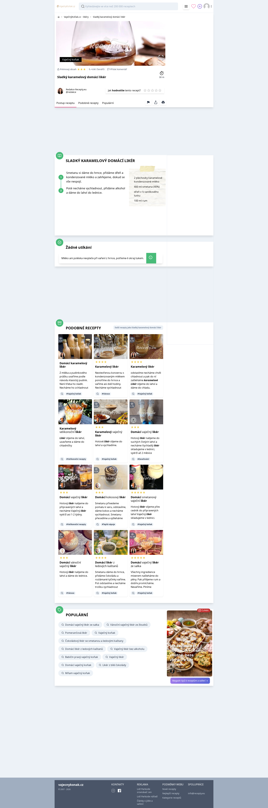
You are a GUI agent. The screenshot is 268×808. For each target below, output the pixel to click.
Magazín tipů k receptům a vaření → (190, 680)
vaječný (108, 433)
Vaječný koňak (70, 59)
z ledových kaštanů (106, 564)
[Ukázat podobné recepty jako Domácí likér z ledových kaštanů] (97, 593)
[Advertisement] (190, 59)
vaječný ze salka (145, 564)
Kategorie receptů (171, 797)
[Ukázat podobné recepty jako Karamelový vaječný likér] (97, 459)
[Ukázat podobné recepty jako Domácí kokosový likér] (97, 524)
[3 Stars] (152, 90)
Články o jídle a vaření (145, 802)
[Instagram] (113, 790)
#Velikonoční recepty (76, 459)
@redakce (71, 92)
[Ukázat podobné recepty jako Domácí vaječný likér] (133, 459)
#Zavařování (143, 459)
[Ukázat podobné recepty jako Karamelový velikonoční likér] (62, 459)
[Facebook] (119, 790)
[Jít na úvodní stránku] (59, 17)
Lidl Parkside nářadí (147, 796)
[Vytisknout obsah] (163, 102)
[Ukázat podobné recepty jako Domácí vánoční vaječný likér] (62, 593)
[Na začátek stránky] (261, 801)
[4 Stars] (156, 90)
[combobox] (128, 6)
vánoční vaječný (70, 564)
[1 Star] (145, 90)
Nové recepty (169, 789)
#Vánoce (106, 393)
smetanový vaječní (143, 499)
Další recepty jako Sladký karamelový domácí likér (138, 327)
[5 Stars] (160, 90)
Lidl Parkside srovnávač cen (144, 791)
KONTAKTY (117, 784)
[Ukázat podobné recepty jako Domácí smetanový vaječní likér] (133, 524)
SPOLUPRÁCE (196, 784)
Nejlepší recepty (170, 793)
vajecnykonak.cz (70, 785)
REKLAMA (142, 784)
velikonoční (71, 430)
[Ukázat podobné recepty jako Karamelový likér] (97, 394)
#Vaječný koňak (73, 393)
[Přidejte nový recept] (200, 6)
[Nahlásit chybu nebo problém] (148, 102)
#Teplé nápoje (108, 524)
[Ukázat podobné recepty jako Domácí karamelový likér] (62, 394)
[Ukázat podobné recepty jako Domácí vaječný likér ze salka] (133, 593)
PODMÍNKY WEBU (172, 784)
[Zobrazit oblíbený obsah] (193, 6)
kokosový (110, 497)
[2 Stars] (149, 90)
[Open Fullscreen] (161, 57)
